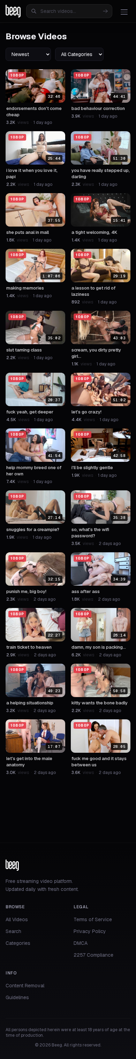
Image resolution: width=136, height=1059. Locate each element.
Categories (18, 943)
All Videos (17, 919)
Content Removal (25, 985)
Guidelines (17, 997)
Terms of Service (93, 919)
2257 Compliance (93, 955)
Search (13, 931)
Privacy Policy (90, 931)
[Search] (105, 11)
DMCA (81, 943)
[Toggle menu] (124, 12)
